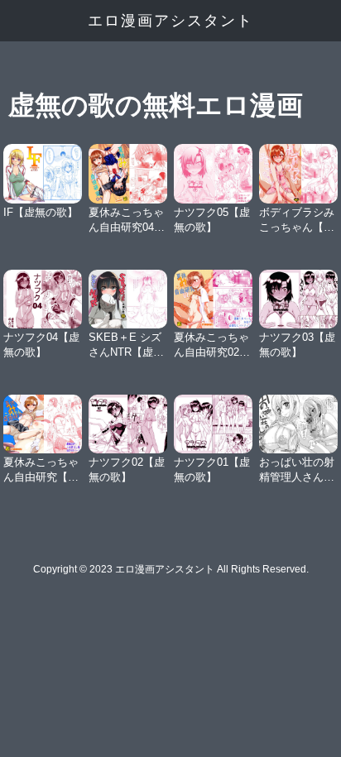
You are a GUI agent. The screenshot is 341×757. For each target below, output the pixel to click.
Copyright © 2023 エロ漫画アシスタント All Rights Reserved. (171, 569)
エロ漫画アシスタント (170, 20)
